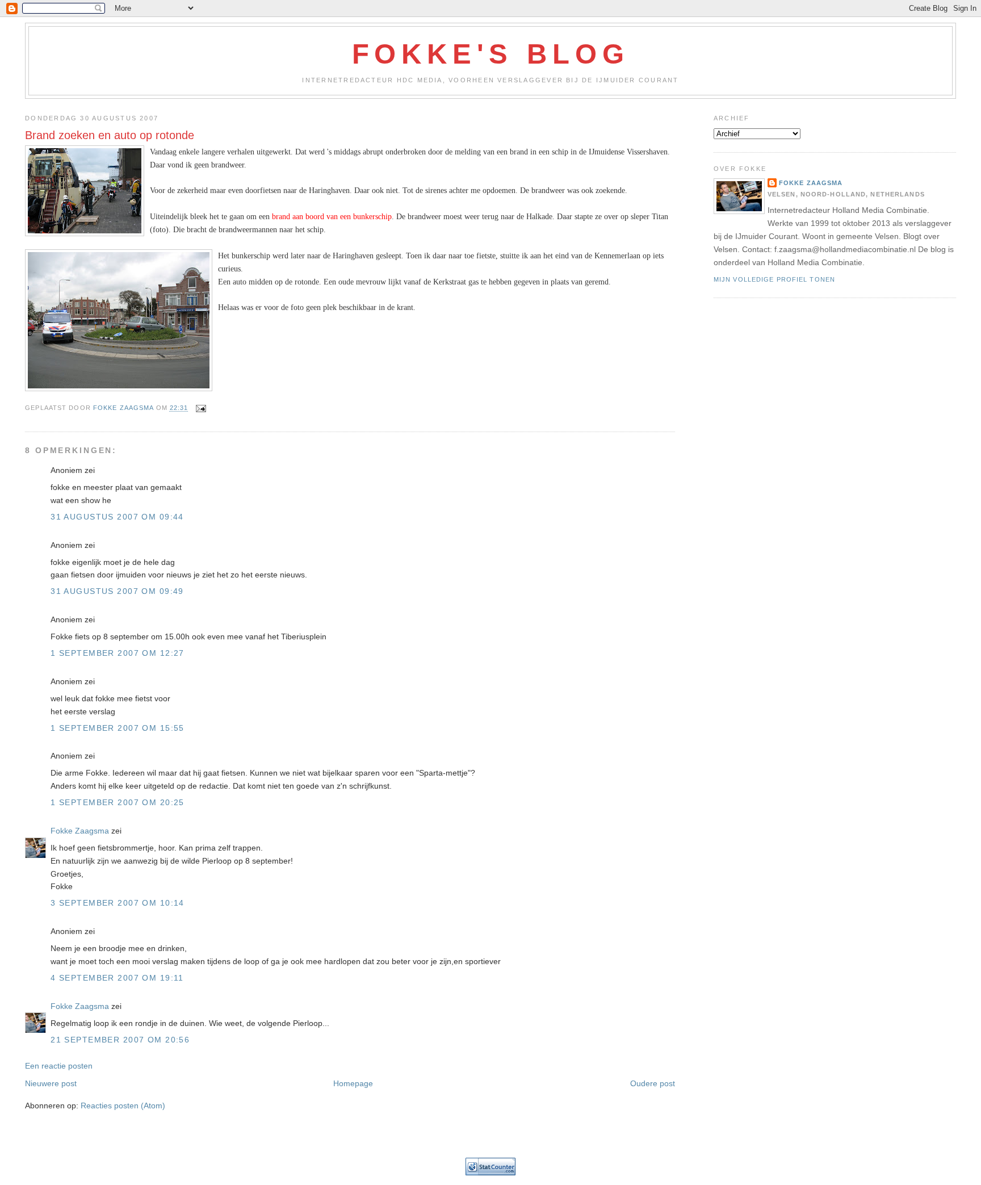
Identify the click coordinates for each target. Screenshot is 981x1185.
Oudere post (652, 1083)
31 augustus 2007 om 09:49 (117, 591)
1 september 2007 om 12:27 (118, 653)
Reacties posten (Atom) (123, 1105)
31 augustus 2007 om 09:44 (117, 516)
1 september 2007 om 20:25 (118, 802)
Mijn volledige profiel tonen (774, 279)
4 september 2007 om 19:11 (117, 977)
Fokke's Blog (491, 54)
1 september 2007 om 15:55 (118, 727)
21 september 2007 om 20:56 (120, 1039)
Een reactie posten (59, 1065)
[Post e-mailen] (201, 408)
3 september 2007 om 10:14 (118, 902)
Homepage (353, 1083)
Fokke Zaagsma (80, 830)
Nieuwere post (51, 1083)
